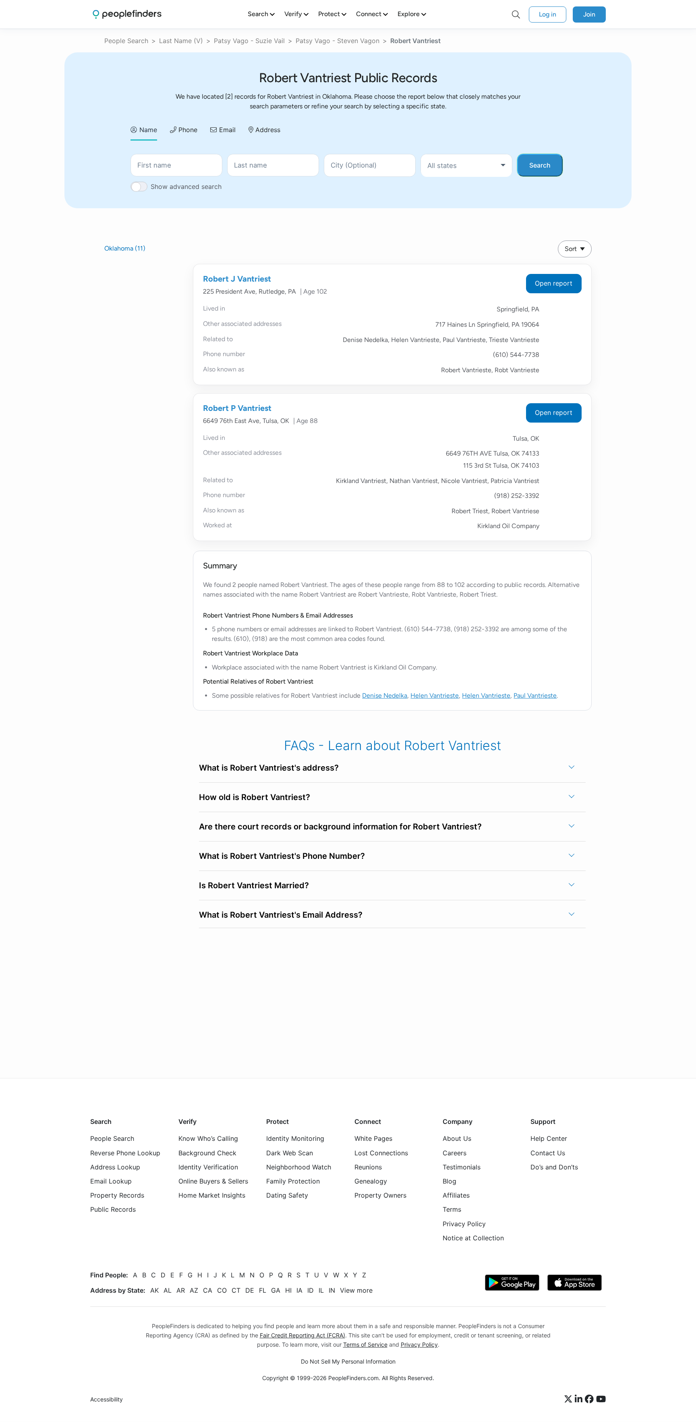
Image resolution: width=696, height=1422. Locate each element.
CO (222, 1290)
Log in (547, 14)
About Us (457, 1139)
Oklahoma (124, 248)
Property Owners (380, 1196)
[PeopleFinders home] (127, 14)
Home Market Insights (211, 1196)
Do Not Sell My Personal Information (348, 1361)
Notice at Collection (473, 1238)
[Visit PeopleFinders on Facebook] (590, 1400)
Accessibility (106, 1399)
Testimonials (462, 1167)
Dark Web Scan (289, 1153)
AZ (194, 1290)
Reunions (368, 1167)
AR (180, 1290)
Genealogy (370, 1181)
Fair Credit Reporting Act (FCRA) (302, 1335)
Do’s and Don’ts (554, 1167)
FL (262, 1290)
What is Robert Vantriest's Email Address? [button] (280, 915)
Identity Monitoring (295, 1139)
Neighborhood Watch (298, 1167)
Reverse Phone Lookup (125, 1153)
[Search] (516, 14)
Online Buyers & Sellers (213, 1181)
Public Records (113, 1210)
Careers (454, 1153)
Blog (449, 1181)
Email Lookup (111, 1181)
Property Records (117, 1196)
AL (168, 1290)
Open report (553, 283)
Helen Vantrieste (434, 695)
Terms (452, 1210)
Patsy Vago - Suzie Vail (249, 41)
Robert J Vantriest (237, 279)
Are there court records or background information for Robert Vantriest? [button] (340, 826)
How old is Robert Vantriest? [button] (254, 797)
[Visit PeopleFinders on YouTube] (601, 1400)
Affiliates (456, 1196)
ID (310, 1290)
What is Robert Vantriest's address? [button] (269, 768)
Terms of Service (365, 1344)
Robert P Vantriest (237, 408)
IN (332, 1290)
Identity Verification (208, 1167)
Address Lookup (115, 1167)
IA (299, 1290)
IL (321, 1290)
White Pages (373, 1139)
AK (154, 1290)
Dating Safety (287, 1196)
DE (249, 1290)
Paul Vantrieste (535, 695)
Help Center (548, 1139)
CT (236, 1290)
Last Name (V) (181, 41)
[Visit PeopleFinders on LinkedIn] (580, 1400)
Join (589, 14)
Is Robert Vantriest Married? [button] (254, 885)
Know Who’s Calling (208, 1139)
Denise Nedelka (384, 695)
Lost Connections (381, 1153)
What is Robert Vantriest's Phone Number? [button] (282, 856)
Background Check (207, 1153)
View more (356, 1290)
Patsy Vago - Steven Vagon (337, 41)
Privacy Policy (464, 1224)
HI (288, 1290)
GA (275, 1290)
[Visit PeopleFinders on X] (569, 1400)
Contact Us (547, 1153)
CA (207, 1290)
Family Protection (293, 1181)
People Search (126, 41)
